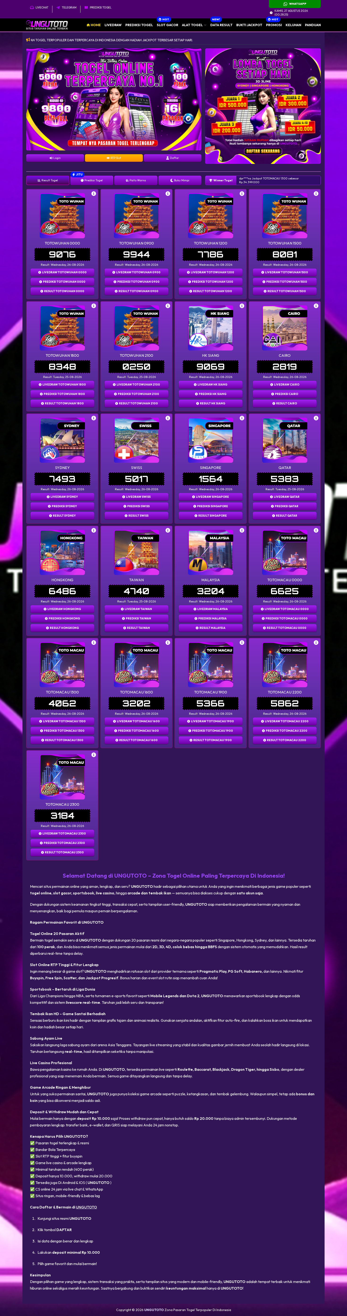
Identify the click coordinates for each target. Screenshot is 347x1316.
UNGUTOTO (86, 1207)
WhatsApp (297, 3)
